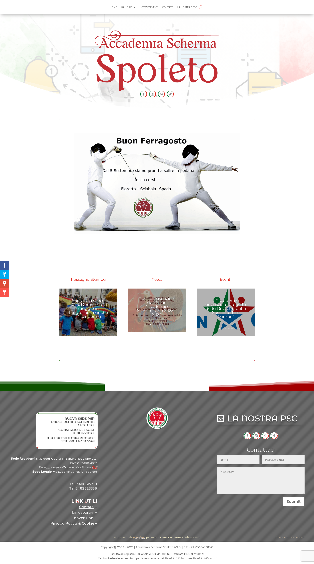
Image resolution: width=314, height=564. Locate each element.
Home (113, 7)
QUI (94, 467)
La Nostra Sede (187, 7)
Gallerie (126, 7)
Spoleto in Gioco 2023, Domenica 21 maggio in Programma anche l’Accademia (88, 308)
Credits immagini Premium (289, 537)
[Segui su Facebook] (143, 94)
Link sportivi (83, 512)
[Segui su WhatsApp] (161, 94)
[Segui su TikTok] (170, 94)
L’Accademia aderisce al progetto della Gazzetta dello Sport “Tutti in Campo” (225, 308)
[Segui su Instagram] (152, 94)
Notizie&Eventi (149, 7)
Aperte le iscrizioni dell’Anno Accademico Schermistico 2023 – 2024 (157, 306)
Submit (294, 501)
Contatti (167, 7)
